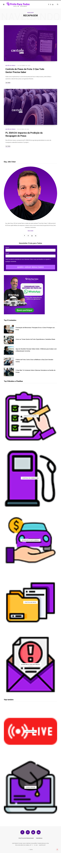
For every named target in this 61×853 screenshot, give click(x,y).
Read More (30, 230)
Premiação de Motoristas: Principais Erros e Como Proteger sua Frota (35, 328)
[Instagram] (28, 832)
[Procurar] (56, 4)
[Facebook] (22, 832)
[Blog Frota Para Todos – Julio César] (18, 4)
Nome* (7, 247)
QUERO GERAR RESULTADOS (30, 267)
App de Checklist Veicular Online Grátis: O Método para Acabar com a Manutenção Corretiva (36, 350)
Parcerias (39, 838)
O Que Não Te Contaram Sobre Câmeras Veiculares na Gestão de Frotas (35, 371)
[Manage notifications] (57, 849)
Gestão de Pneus (10, 65)
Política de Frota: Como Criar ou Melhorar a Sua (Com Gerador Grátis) (34, 360)
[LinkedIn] (39, 832)
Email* (7, 253)
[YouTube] (33, 832)
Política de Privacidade (26, 838)
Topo (31, 849)
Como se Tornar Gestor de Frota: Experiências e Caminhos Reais (35, 339)
